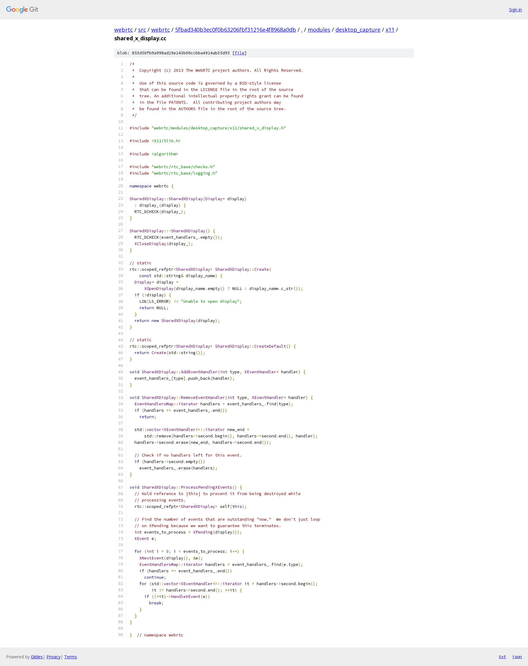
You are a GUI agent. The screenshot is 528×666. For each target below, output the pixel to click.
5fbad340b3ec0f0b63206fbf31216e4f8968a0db (235, 29)
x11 (390, 29)
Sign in (515, 10)
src (142, 29)
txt (502, 656)
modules (319, 29)
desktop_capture (358, 29)
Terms (70, 657)
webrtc (123, 29)
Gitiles (37, 657)
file (239, 53)
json (517, 656)
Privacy (53, 657)
